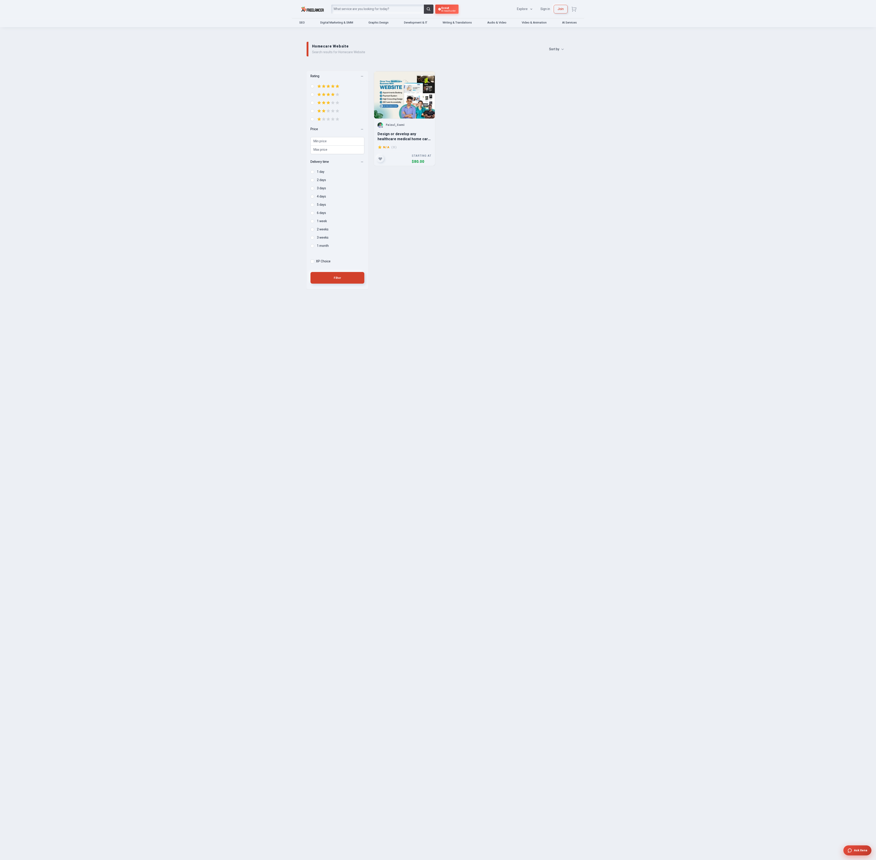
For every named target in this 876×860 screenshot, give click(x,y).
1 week (322, 221)
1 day (320, 172)
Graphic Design (378, 22)
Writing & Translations (457, 22)
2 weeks (322, 229)
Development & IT (415, 22)
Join (561, 9)
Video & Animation (534, 22)
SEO (302, 22)
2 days (321, 180)
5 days (321, 205)
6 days (321, 213)
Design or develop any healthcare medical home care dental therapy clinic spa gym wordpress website (404, 136)
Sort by (554, 49)
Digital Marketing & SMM (336, 22)
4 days (321, 196)
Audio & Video (496, 22)
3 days (321, 188)
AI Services (569, 22)
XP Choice (323, 261)
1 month (323, 246)
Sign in (545, 9)
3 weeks (322, 237)
